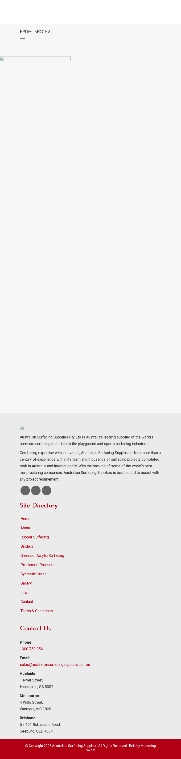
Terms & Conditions (37, 611)
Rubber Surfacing (35, 537)
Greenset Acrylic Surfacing (42, 555)
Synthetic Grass (33, 574)
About (25, 528)
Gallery (26, 583)
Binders (27, 546)
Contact (27, 601)
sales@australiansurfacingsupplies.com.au (55, 664)
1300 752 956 (31, 649)
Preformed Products (37, 565)
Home (25, 518)
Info (24, 592)
